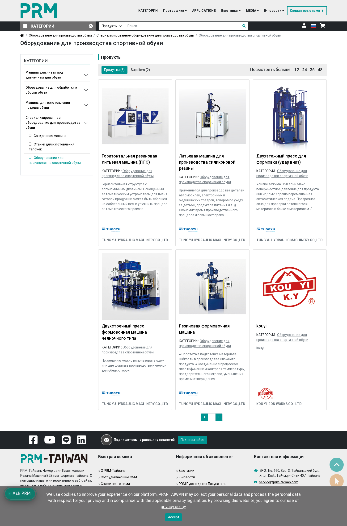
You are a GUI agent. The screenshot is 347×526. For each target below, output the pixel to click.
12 (296, 69)
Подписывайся (192, 440)
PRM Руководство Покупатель (202, 484)
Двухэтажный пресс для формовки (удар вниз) (281, 159)
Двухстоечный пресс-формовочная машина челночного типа (124, 332)
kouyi (261, 326)
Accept (173, 517)
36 (312, 69)
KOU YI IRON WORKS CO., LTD (279, 404)
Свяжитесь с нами (115, 484)
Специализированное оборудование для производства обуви (145, 35)
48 (320, 69)
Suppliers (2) (140, 70)
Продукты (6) (114, 70)
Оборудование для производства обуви (60, 35)
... (212, 417)
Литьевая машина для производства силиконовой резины (207, 162)
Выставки (186, 470)
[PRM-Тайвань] (39, 10)
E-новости (187, 477)
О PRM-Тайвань (113, 470)
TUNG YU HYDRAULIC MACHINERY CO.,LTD (135, 240)
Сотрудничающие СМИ (119, 477)
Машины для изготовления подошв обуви (47, 105)
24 (304, 69)
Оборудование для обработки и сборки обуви (51, 90)
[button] (175, 11)
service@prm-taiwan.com (278, 482)
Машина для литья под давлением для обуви (44, 74)
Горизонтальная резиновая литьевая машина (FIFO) (129, 159)
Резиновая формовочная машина (204, 329)
